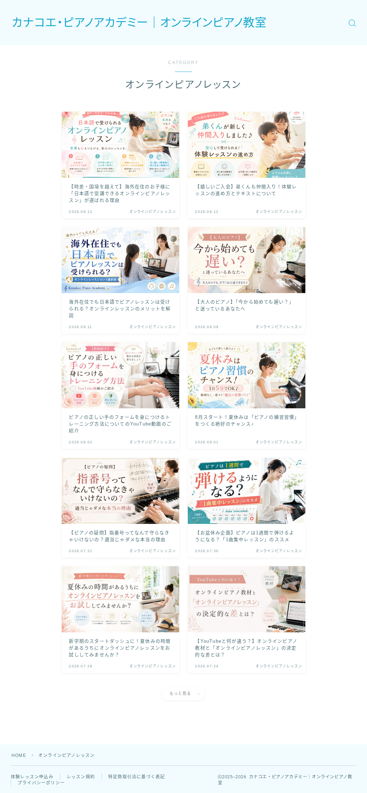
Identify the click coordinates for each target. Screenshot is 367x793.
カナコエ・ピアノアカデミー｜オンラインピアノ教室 (139, 22)
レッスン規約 (81, 776)
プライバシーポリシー (41, 782)
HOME (18, 755)
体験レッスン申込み (32, 776)
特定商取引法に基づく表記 (136, 776)
